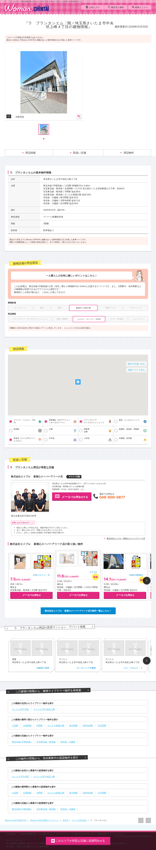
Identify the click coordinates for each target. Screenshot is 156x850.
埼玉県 (66, 820)
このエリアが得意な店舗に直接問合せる (80, 840)
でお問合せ (31, 594)
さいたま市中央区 (79, 820)
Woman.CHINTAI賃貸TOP (16, 820)
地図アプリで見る (136, 370)
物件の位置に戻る (136, 363)
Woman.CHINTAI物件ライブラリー (44, 820)
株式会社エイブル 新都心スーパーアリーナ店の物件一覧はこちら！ (78, 610)
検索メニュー (141, 7)
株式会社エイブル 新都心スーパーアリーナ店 (126, 538)
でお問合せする (75, 497)
